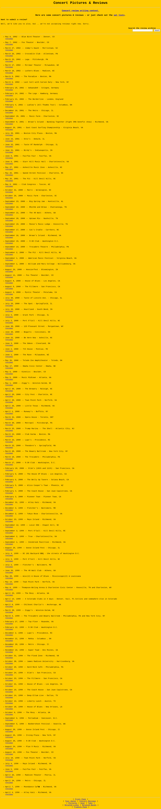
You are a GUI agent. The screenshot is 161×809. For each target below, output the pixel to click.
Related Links (72, 805)
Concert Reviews (87, 801)
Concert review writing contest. (80, 11)
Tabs (90, 803)
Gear (82, 803)
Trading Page (80, 807)
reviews (9, 39)
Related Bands (89, 805)
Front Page (80, 799)
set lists (119, 15)
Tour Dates (70, 801)
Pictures (72, 803)
